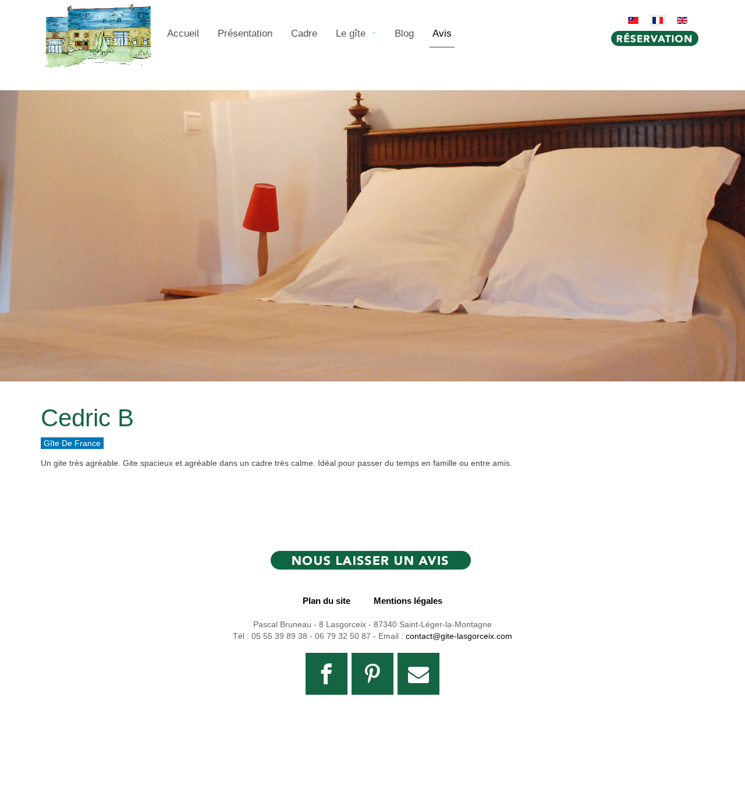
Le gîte (352, 33)
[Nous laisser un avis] (372, 562)
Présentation (245, 33)
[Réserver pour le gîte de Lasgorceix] (657, 38)
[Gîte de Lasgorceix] (98, 18)
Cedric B (87, 418)
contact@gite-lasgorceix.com (459, 636)
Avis (442, 33)
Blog (404, 33)
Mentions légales (408, 601)
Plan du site (326, 601)
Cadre (304, 33)
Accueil (183, 33)
